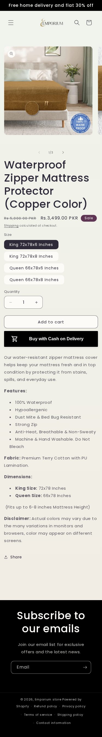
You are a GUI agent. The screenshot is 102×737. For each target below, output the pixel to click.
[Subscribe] (85, 667)
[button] (11, 23)
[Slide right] (63, 152)
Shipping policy (70, 714)
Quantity (12, 291)
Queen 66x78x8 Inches (34, 279)
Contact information (53, 723)
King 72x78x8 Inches (31, 256)
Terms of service (38, 714)
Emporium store (48, 699)
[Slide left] (39, 152)
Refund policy (45, 706)
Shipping (11, 226)
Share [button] (16, 557)
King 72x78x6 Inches (31, 244)
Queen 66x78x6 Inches (34, 268)
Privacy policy (74, 706)
